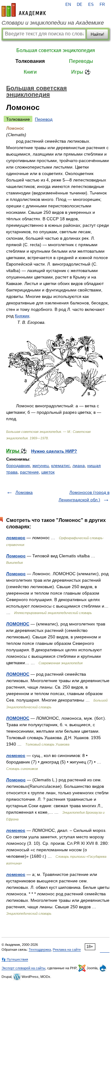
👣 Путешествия (15, 959)
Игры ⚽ (81, 72)
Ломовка (24, 492)
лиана (78, 465)
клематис (60, 465)
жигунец (40, 465)
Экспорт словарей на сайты (23, 968)
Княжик (22, 315)
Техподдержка (40, 949)
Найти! (97, 34)
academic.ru (24, 10)
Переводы (81, 61)
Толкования (30, 61)
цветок (48, 472)
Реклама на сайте (67, 949)
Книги (30, 72)
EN (68, 4)
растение (29, 472)
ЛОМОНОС (17, 623)
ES (91, 4)
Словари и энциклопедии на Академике (53, 23)
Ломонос (16, 555)
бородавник (18, 465)
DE (79, 4)
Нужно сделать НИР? (54, 451)
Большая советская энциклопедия (55, 50)
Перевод (43, 119)
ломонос (15, 537)
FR (102, 4)
